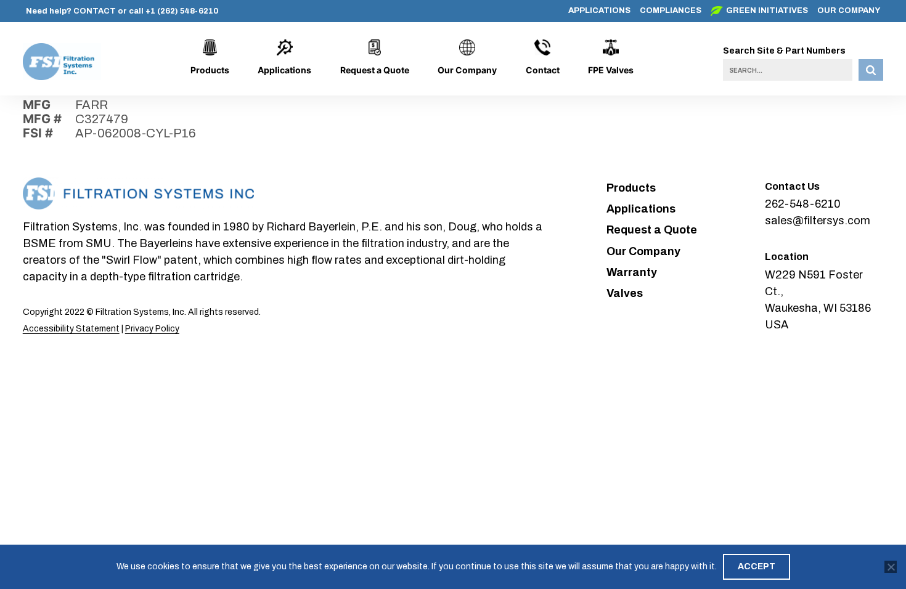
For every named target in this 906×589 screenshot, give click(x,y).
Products (209, 70)
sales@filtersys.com (817, 220)
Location (787, 256)
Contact (543, 70)
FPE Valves (611, 70)
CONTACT (94, 11)
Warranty (631, 272)
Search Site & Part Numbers (784, 50)
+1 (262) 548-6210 (181, 11)
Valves (624, 293)
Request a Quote (374, 70)
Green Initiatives (767, 10)
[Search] (871, 70)
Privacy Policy (152, 328)
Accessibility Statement (71, 328)
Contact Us (792, 186)
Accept (756, 566)
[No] (890, 567)
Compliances (670, 10)
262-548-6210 (803, 204)
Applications (599, 10)
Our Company (848, 10)
